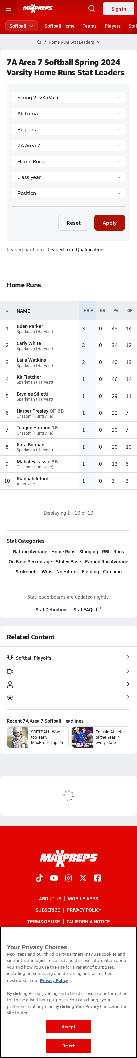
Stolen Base (68, 561)
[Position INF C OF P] (68, 193)
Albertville (26, 483)
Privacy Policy (84, 909)
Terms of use (43, 921)
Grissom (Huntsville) (35, 416)
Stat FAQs (84, 609)
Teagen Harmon (33, 427)
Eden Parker (30, 326)
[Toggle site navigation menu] (8, 8)
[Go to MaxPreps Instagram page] (68, 878)
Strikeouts (27, 571)
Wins (47, 571)
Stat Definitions (52, 609)
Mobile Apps (83, 898)
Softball (18, 25)
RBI (105, 551)
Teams (90, 25)
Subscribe (48, 909)
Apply (110, 222)
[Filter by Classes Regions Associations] (68, 129)
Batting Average (30, 551)
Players (113, 25)
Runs (118, 551)
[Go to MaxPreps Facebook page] (98, 878)
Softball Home (60, 25)
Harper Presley (32, 410)
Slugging (88, 551)
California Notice (88, 921)
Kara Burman (30, 444)
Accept (68, 1026)
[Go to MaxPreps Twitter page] (83, 878)
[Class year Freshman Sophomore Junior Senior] (68, 177)
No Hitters (67, 571)
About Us (50, 898)
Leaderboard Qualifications (77, 250)
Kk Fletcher (29, 376)
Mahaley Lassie (33, 461)
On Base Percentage (30, 561)
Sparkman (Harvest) (35, 331)
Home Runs (63, 551)
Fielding (90, 571)
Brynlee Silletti (32, 393)
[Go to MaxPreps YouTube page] (54, 878)
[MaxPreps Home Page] (39, 42)
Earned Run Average (106, 561)
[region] (68, 992)
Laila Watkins (31, 359)
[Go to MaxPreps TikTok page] (39, 878)
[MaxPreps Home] (38, 8)
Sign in (119, 8)
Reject (68, 1045)
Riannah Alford (32, 478)
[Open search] (92, 8)
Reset (74, 222)
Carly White (29, 343)
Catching (112, 571)
